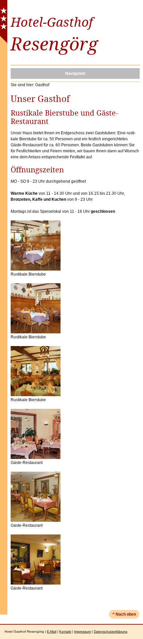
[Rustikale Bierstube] (36, 269)
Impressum (82, 631)
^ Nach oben (124, 614)
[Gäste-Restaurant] (36, 457)
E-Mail (51, 631)
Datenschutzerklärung (110, 631)
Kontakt (65, 631)
